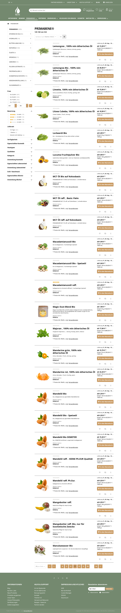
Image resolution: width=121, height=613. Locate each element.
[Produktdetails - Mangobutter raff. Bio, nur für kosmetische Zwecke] (111, 537)
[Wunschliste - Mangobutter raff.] (100, 516)
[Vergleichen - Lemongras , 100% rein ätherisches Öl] (105, 60)
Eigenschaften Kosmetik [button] (15, 143)
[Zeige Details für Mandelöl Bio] (43, 398)
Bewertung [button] (11, 111)
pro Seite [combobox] (41, 566)
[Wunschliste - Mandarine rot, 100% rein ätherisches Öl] (100, 385)
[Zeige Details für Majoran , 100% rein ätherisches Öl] (43, 333)
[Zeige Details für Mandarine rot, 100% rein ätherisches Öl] (43, 376)
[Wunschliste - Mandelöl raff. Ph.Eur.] (100, 494)
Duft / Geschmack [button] (13, 172)
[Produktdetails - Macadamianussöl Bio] (111, 255)
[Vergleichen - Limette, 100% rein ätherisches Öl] (105, 103)
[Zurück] (50, 566)
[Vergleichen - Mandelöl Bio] (105, 407)
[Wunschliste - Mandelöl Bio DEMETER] (100, 451)
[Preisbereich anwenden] (30, 105)
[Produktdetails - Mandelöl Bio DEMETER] (111, 451)
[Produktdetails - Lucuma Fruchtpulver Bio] (111, 168)
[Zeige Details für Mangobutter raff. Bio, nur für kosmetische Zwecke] (43, 528)
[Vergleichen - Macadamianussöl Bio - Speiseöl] (105, 277)
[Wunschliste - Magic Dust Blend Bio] (100, 320)
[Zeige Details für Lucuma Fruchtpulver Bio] (43, 159)
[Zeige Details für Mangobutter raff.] (43, 507)
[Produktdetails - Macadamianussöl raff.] (111, 299)
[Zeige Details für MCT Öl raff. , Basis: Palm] (43, 203)
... (58, 566)
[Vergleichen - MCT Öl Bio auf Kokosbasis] (105, 190)
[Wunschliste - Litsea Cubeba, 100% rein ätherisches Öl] (100, 125)
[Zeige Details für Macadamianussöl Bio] (43, 246)
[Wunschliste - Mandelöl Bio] (100, 407)
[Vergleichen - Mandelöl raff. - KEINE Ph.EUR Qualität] (105, 472)
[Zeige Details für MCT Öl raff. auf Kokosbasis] (43, 224)
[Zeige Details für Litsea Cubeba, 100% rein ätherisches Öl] (43, 116)
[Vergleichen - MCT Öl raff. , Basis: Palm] (105, 212)
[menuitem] (12, 18)
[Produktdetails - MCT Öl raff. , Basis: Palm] (111, 212)
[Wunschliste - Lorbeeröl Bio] (100, 147)
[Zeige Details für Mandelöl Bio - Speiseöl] (43, 420)
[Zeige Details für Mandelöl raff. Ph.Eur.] (43, 485)
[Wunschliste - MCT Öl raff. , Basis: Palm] (100, 212)
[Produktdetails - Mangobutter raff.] (111, 516)
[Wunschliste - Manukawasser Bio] (100, 559)
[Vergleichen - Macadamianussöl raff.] (105, 299)
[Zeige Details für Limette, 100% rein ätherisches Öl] (43, 94)
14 (96, 566)
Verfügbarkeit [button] (12, 140)
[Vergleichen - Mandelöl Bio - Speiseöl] (105, 429)
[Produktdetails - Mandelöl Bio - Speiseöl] (111, 429)
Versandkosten (73, 56)
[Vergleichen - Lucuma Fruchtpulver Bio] (105, 168)
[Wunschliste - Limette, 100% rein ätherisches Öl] (100, 103)
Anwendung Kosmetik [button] (15, 160)
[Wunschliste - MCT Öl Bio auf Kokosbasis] (100, 190)
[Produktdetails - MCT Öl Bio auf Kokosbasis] (111, 190)
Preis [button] (9, 91)
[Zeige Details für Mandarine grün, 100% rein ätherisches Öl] (43, 355)
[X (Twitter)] (58, 578)
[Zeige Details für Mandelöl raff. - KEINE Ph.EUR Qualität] (43, 463)
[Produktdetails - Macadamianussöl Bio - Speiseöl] (111, 277)
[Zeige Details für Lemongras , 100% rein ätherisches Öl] (43, 51)
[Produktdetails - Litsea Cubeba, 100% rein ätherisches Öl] (111, 125)
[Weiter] (100, 566)
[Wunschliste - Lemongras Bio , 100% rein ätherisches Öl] (100, 81)
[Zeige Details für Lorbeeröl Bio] (43, 137)
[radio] (61, 37)
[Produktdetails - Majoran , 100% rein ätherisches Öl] (111, 342)
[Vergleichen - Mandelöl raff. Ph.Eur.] (105, 494)
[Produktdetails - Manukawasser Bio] (111, 559)
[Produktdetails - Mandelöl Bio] (111, 407)
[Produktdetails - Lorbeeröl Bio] (111, 147)
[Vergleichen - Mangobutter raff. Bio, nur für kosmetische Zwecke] (105, 537)
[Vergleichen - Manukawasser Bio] (105, 559)
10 (87, 566)
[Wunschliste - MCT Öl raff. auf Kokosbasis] (100, 233)
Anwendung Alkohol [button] (14, 180)
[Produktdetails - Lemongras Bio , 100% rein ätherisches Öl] (111, 81)
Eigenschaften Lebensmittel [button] (17, 164)
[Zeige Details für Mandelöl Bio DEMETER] (43, 442)
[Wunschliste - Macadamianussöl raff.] (100, 299)
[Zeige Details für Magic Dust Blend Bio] (43, 311)
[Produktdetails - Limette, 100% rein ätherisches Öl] (111, 103)
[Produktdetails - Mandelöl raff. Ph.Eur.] (111, 494)
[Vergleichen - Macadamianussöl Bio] (105, 255)
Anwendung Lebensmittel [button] (16, 168)
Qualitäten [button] (11, 152)
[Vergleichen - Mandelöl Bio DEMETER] (105, 451)
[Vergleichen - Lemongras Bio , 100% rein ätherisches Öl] (105, 81)
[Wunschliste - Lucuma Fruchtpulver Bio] (100, 168)
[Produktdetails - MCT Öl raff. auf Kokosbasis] (111, 233)
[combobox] (10, 2)
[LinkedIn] (67, 578)
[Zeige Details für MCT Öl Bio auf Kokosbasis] (43, 181)
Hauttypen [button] (11, 147)
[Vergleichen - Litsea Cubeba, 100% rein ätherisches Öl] (105, 125)
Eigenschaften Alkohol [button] (15, 176)
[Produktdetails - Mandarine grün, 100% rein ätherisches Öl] (111, 364)
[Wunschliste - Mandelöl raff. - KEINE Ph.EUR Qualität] (100, 472)
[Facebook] (54, 578)
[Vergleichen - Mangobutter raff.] (105, 516)
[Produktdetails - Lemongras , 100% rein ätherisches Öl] (111, 60)
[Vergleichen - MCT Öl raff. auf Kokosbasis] (105, 233)
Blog (98, 2)
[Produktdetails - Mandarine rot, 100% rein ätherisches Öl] (111, 385)
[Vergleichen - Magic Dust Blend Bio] (105, 320)
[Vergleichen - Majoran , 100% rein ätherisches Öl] (105, 342)
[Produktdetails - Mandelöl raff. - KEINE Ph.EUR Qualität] (111, 472)
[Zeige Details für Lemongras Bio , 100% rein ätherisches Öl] (43, 72)
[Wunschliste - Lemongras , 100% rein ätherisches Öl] (100, 60)
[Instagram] (62, 578)
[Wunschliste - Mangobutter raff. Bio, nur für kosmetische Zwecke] (100, 537)
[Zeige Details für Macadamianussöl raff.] (43, 290)
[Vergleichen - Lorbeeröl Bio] (105, 147)
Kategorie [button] (10, 156)
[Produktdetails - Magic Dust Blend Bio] (111, 320)
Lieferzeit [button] (10, 127)
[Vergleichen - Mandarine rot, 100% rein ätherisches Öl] (105, 385)
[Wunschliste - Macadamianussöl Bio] (100, 255)
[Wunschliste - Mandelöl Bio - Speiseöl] (100, 429)
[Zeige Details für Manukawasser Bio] (43, 550)
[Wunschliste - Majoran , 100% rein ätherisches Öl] (100, 342)
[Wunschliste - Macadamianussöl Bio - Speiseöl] (100, 277)
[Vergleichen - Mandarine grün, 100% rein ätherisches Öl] (105, 364)
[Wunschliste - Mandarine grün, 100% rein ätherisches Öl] (100, 364)
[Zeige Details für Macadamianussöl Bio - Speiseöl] (43, 268)
